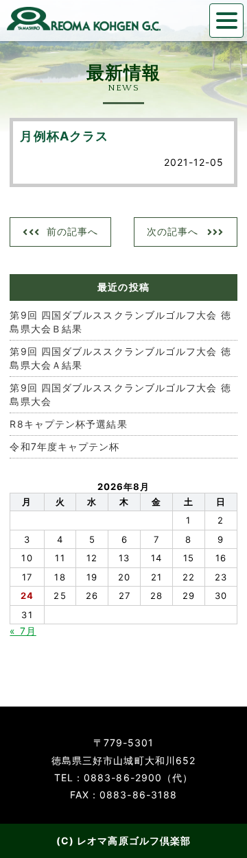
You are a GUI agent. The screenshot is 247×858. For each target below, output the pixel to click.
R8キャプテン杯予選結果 (68, 424)
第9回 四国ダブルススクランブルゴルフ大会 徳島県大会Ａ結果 (120, 358)
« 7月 (23, 631)
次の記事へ (173, 231)
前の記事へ (73, 231)
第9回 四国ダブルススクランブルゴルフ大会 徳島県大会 (120, 394)
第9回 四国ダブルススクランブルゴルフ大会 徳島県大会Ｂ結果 (120, 321)
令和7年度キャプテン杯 (64, 446)
